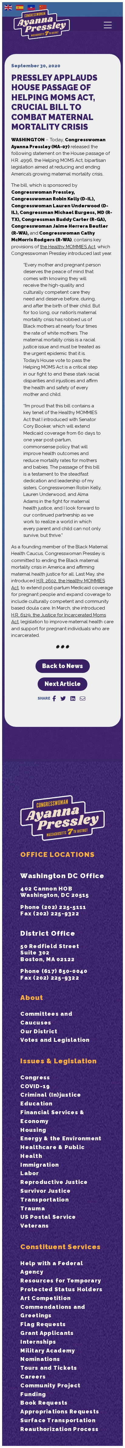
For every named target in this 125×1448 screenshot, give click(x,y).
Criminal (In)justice (50, 1095)
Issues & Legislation (58, 1061)
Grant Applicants (47, 1333)
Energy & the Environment (60, 1138)
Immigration (39, 1165)
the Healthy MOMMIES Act (67, 246)
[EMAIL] (82, 698)
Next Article (63, 684)
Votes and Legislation (55, 1040)
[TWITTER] (63, 698)
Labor (29, 1173)
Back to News (62, 666)
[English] (8, 7)
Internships (38, 1342)
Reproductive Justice (54, 1182)
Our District (38, 1031)
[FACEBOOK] (54, 698)
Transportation (44, 1199)
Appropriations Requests (59, 1411)
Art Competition (45, 1298)
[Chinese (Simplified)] (43, 7)
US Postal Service (48, 1217)
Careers (33, 1376)
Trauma (32, 1208)
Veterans (34, 1225)
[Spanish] (20, 7)
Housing (33, 1130)
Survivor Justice (45, 1191)
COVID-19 (35, 1086)
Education (36, 1103)
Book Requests (44, 1403)
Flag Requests (43, 1324)
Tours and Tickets (48, 1368)
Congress (35, 1077)
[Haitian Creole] (31, 7)
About (31, 998)
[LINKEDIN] (72, 698)
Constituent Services (60, 1247)
